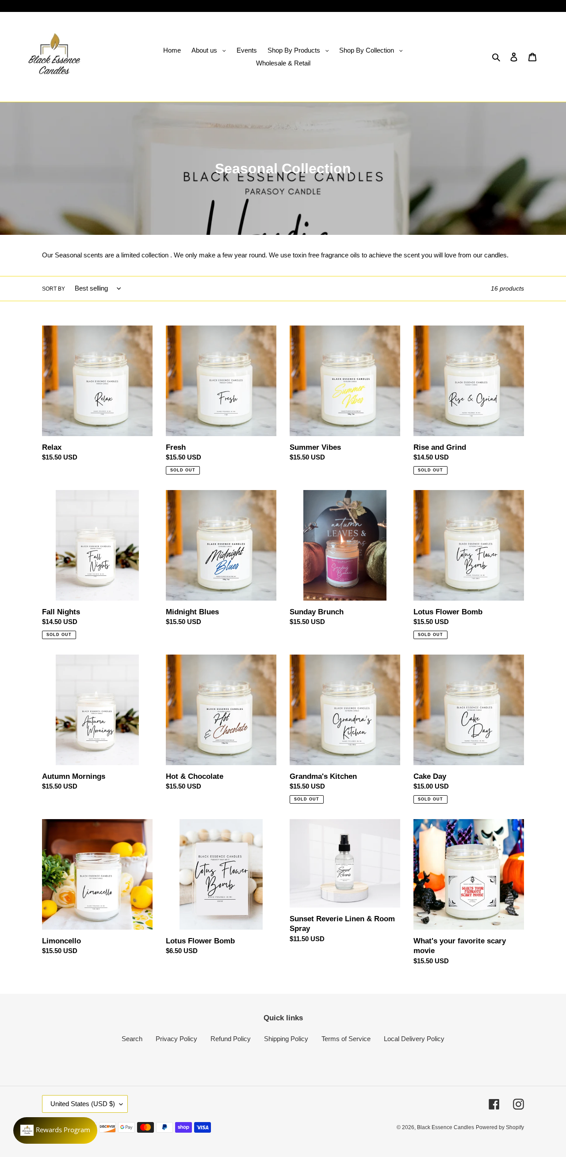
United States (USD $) (82, 1103)
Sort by (53, 289)
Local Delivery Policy (414, 1038)
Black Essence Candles (445, 1127)
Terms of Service (346, 1038)
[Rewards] (55, 1130)
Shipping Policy (286, 1038)
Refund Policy (230, 1038)
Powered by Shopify (500, 1127)
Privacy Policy (176, 1038)
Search (132, 1038)
